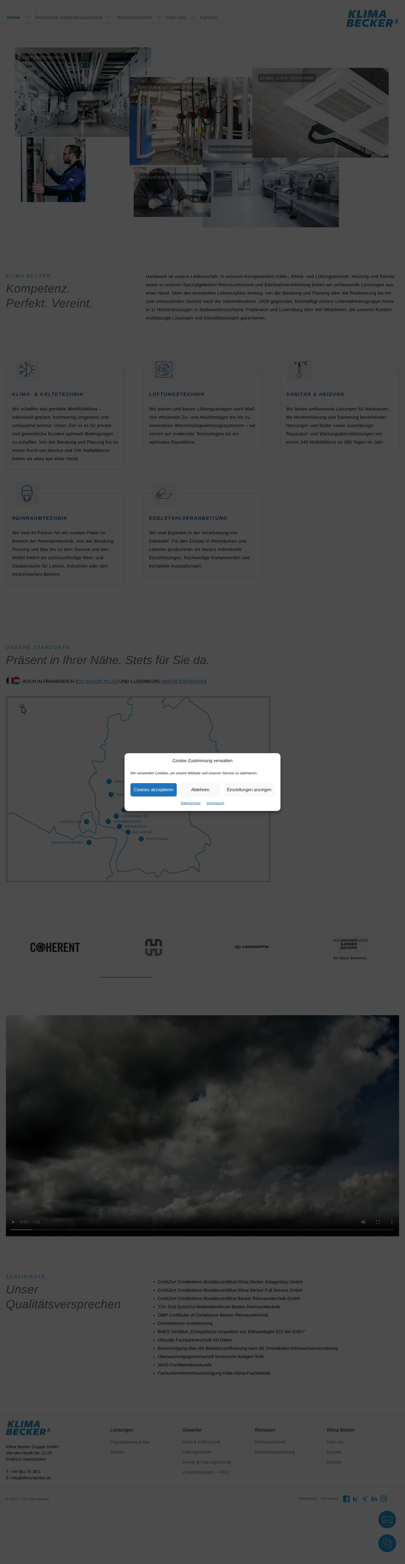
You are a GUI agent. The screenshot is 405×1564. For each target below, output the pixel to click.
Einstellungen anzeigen (249, 789)
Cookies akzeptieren (153, 789)
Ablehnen (200, 789)
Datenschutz (191, 803)
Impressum (215, 803)
